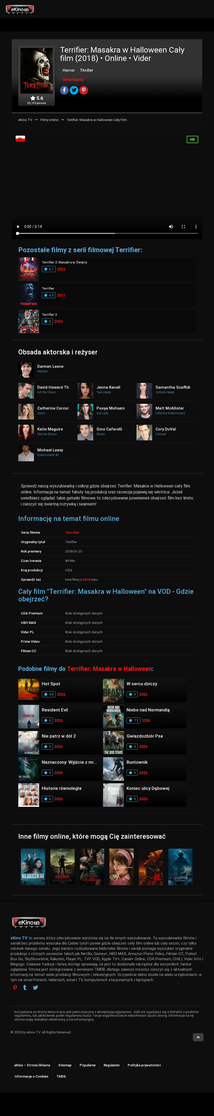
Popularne (88, 1065)
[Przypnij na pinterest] (83, 90)
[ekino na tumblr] (25, 988)
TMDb (61, 1076)
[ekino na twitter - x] (35, 988)
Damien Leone (50, 366)
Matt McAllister (170, 408)
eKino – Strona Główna (32, 1065)
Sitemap (65, 1065)
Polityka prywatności (144, 1065)
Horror (69, 70)
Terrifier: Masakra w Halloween (109, 668)
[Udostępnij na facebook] (64, 90)
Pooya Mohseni (111, 408)
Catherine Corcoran (55, 408)
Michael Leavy (50, 450)
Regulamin (112, 1065)
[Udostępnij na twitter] (74, 90)
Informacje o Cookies (31, 1076)
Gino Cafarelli (109, 429)
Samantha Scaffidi (173, 387)
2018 (86, 580)
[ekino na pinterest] (15, 987)
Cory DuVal (166, 429)
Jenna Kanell (108, 387)
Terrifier (72, 532)
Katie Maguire (50, 429)
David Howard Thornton (59, 387)
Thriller (86, 70)
